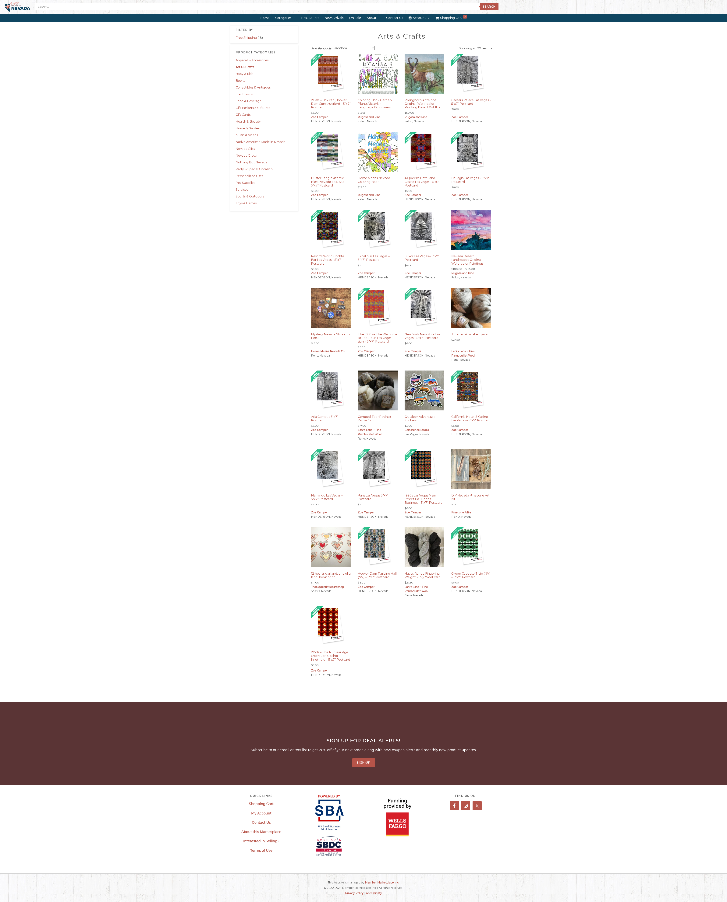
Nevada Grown (247, 155)
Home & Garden (248, 128)
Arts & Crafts (245, 67)
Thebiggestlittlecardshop (327, 587)
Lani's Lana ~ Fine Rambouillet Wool (463, 353)
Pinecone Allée (461, 512)
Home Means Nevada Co (328, 351)
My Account (261, 813)
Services (242, 189)
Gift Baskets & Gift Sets (253, 108)
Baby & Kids (244, 74)
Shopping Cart (453, 17)
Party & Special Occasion (254, 169)
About (371, 18)
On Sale (355, 18)
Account (419, 18)
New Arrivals (334, 18)
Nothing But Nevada (251, 162)
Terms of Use (261, 850)
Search (489, 6)
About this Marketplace (261, 832)
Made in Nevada (17, 7)
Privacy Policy (354, 893)
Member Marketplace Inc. (382, 882)
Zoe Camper (319, 117)
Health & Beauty (248, 121)
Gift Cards (243, 115)
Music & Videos (247, 135)
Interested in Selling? (261, 841)
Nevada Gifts (245, 149)
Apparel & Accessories (252, 60)
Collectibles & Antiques (253, 87)
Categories (283, 18)
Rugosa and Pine (369, 117)
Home (265, 18)
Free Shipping (246, 38)
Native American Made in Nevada (260, 142)
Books (240, 80)
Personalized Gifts (249, 176)
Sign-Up (363, 762)
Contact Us (394, 18)
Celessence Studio (417, 430)
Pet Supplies (245, 183)
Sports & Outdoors (250, 196)
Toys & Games (246, 203)
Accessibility (374, 893)
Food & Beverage (249, 101)
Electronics (244, 94)
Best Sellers (310, 18)
